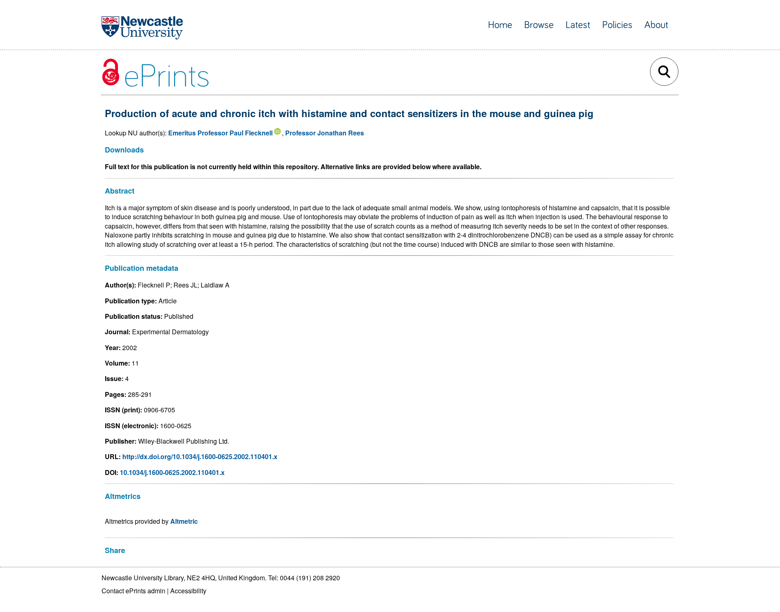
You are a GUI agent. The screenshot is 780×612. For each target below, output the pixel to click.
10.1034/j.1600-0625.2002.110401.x (172, 472)
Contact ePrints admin (133, 590)
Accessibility (188, 590)
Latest (578, 25)
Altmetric (184, 521)
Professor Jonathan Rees (324, 132)
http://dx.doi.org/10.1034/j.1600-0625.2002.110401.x (199, 456)
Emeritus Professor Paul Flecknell (220, 132)
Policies (617, 25)
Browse (539, 25)
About (656, 25)
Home (500, 25)
